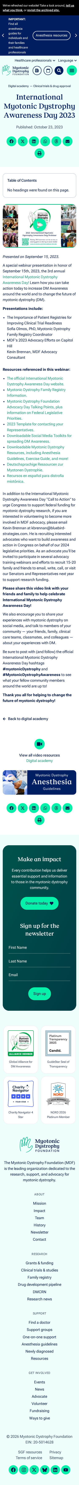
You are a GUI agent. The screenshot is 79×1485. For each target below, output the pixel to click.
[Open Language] (75, 60)
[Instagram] (23, 1470)
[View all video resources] (39, 744)
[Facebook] (13, 1470)
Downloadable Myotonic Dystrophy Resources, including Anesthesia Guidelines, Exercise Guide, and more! (37, 453)
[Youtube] (66, 1470)
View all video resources (39, 755)
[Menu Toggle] (72, 70)
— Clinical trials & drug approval (50, 86)
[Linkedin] (55, 1470)
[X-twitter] (34, 1470)
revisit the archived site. (43, 10)
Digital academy (18, 86)
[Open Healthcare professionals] (54, 60)
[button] (3, 35)
